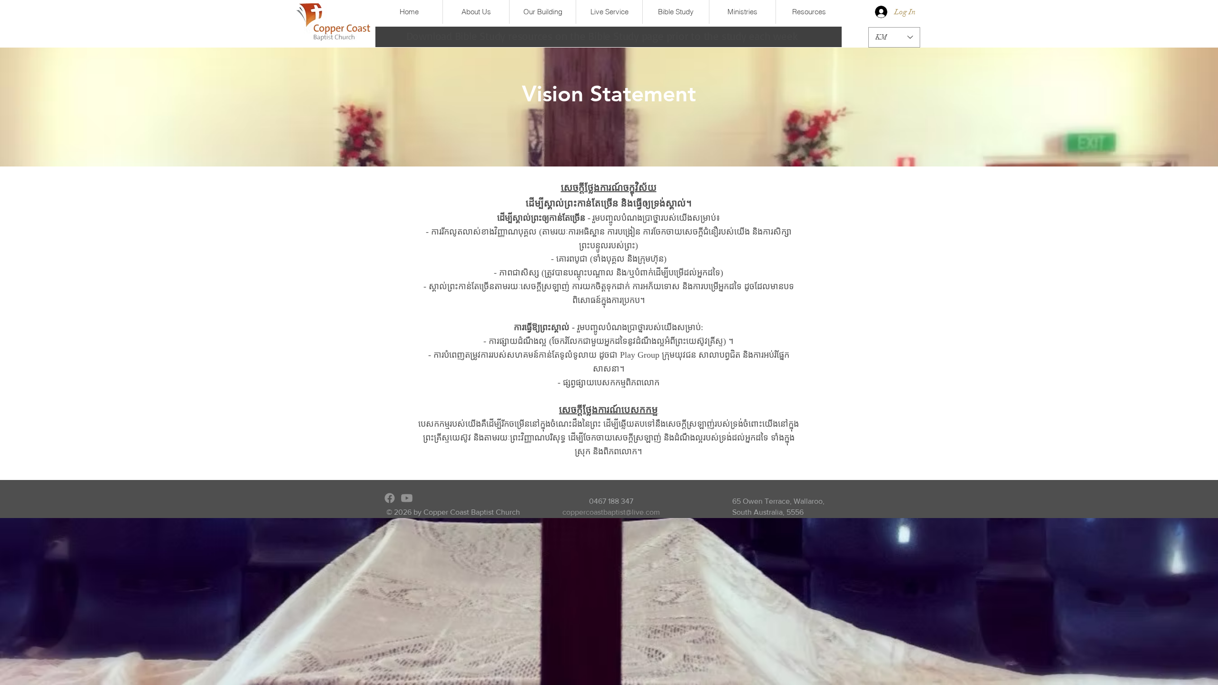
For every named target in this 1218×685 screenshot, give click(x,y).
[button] (475, 12)
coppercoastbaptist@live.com (611, 512)
